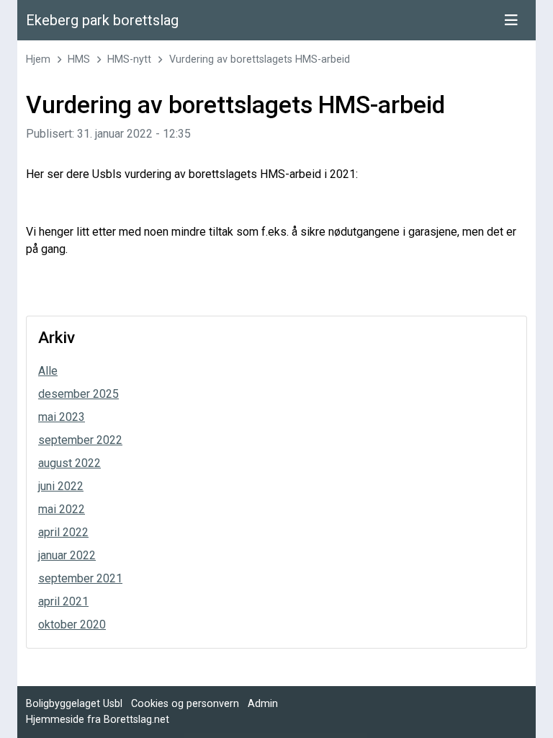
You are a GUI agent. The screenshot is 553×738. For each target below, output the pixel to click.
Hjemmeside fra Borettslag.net (97, 719)
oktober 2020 (72, 624)
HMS (79, 59)
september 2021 (80, 578)
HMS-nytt (129, 59)
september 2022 (80, 440)
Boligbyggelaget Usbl (74, 704)
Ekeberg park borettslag (102, 20)
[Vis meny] (511, 20)
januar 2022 (67, 555)
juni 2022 (61, 486)
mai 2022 (61, 509)
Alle (48, 371)
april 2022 (63, 532)
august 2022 (69, 463)
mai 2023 (61, 417)
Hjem (38, 59)
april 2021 (63, 601)
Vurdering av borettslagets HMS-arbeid (259, 59)
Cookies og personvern (185, 704)
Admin (263, 704)
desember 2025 (78, 394)
